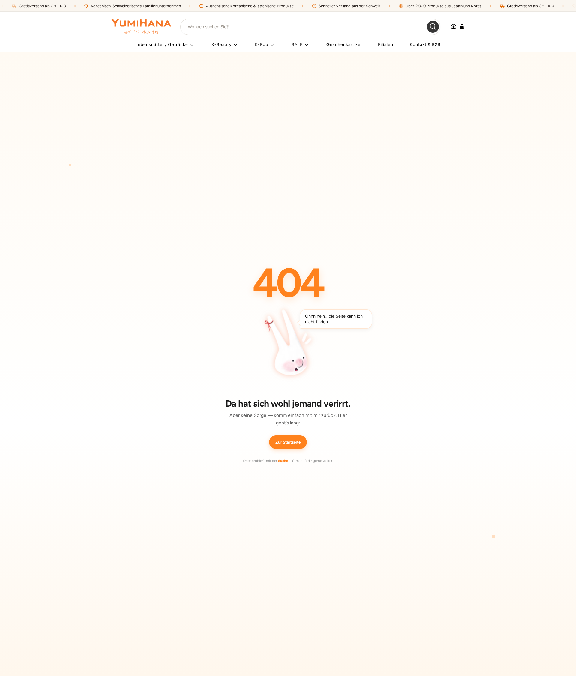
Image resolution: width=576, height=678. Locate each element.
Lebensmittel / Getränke (162, 44)
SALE (297, 44)
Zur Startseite (288, 442)
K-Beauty (222, 44)
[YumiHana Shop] (141, 26)
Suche (283, 461)
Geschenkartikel (344, 44)
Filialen (385, 44)
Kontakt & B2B (425, 44)
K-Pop (261, 44)
